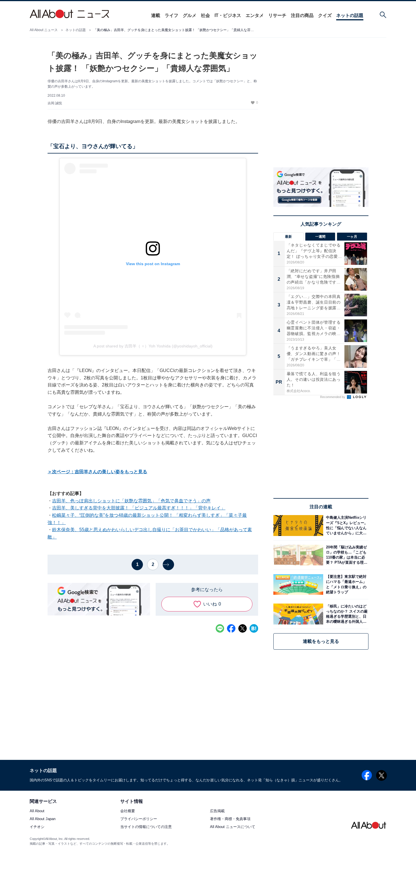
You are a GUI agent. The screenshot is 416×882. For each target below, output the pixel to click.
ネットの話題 (349, 15)
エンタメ (255, 15)
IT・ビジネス (228, 15)
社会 (205, 15)
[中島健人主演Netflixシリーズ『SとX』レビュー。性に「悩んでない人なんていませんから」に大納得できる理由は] (345, 525)
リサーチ (277, 15)
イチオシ (37, 827)
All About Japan (42, 819)
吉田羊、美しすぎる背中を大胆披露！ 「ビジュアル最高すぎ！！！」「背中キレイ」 (138, 507)
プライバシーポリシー (138, 819)
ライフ (171, 15)
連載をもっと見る (321, 641)
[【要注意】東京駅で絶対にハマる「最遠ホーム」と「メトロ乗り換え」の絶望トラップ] (345, 584)
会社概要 (127, 811)
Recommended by (333, 397)
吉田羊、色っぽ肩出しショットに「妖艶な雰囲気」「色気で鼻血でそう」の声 (131, 500)
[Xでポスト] (242, 628)
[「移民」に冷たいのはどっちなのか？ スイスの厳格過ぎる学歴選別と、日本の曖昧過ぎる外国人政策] (345, 614)
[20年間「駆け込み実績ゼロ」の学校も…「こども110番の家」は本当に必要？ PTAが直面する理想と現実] (345, 555)
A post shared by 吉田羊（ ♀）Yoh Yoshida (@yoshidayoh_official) (153, 346)
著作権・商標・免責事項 (230, 819)
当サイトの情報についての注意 (146, 827)
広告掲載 (217, 811)
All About (37, 811)
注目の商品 (302, 15)
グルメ (189, 15)
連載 (155, 15)
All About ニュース (44, 30)
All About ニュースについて (232, 827)
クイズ (325, 15)
